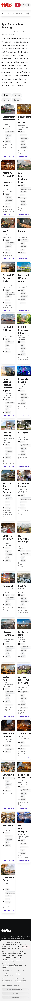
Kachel (8, 95)
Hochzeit (23, 299)
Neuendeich (23, 722)
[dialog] (15, 970)
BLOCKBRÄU (8, 843)
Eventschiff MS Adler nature (23, 284)
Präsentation (24, 141)
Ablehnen (15, 993)
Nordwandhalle (10, 597)
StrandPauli (8, 790)
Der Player (7, 237)
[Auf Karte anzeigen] (8, 107)
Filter (7, 100)
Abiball (7, 347)
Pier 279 (21, 597)
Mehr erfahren (7, 159)
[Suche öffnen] (23, 5)
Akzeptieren (15, 997)
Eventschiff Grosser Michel (8, 284)
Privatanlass (24, 302)
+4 (21, 197)
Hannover (23, 206)
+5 (6, 141)
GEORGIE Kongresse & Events (22, 338)
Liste (18, 95)
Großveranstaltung (10, 793)
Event (7, 128)
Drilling (21, 237)
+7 (6, 209)
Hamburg (7, 13)
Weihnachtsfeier (24, 759)
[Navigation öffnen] (28, 5)
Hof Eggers (22, 443)
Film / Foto (8, 135)
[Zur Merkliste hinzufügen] (12, 107)
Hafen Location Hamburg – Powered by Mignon (8, 395)
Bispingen (23, 200)
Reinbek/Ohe (23, 150)
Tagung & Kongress (9, 763)
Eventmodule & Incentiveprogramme (10, 132)
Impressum (16, 985)
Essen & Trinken (24, 246)
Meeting (8, 707)
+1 (6, 569)
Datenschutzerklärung (7, 985)
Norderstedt (9, 716)
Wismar (22, 308)
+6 (21, 144)
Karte (18, 100)
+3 (21, 411)
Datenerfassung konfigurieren (15, 989)
